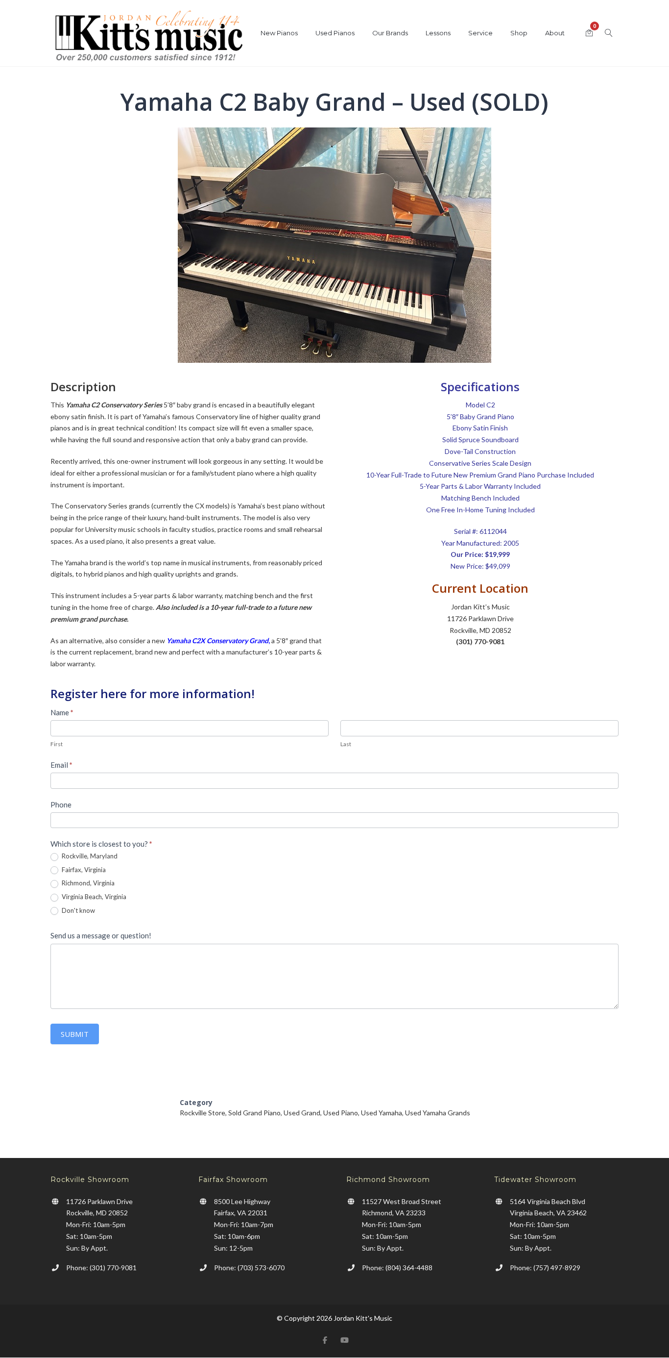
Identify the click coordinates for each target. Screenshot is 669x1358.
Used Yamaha (381, 1112)
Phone (61, 804)
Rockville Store (202, 1112)
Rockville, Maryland (89, 856)
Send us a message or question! (100, 935)
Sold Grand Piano (254, 1112)
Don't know (77, 910)
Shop (518, 33)
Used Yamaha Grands (437, 1112)
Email (61, 764)
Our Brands (390, 33)
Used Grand (302, 1112)
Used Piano (340, 1112)
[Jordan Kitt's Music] (148, 38)
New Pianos (279, 33)
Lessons (438, 33)
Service (480, 33)
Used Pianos (335, 33)
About (555, 33)
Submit (75, 1034)
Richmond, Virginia (87, 883)
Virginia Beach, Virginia (93, 897)
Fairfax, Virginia (83, 870)
